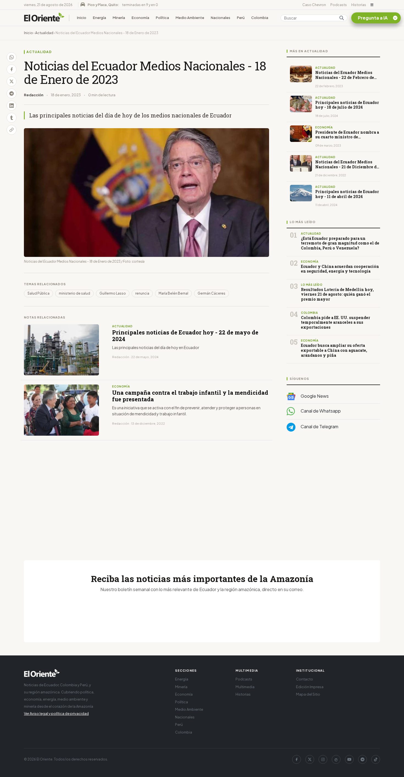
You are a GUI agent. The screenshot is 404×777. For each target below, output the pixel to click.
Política (162, 17)
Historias (358, 5)
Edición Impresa (309, 687)
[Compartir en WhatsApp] (11, 57)
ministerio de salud (74, 293)
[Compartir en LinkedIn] (11, 106)
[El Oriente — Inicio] (44, 18)
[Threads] (336, 759)
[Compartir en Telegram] (11, 93)
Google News (314, 396)
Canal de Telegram (319, 426)
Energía (99, 17)
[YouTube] (349, 759)
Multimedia (245, 687)
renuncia (142, 293)
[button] (371, 4)
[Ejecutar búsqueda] (341, 18)
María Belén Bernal (173, 293)
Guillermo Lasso (112, 293)
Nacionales (220, 17)
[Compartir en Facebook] (11, 69)
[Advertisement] (333, 490)
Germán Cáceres (211, 293)
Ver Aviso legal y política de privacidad (56, 713)
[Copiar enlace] (11, 130)
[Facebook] (296, 759)
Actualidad (44, 33)
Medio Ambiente (190, 17)
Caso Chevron (314, 5)
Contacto (304, 679)
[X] (309, 759)
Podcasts (338, 5)
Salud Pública (38, 293)
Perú (241, 17)
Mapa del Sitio (308, 694)
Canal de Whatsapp (320, 411)
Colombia (259, 17)
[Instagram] (323, 759)
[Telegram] (362, 759)
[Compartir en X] (11, 81)
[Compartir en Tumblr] (11, 118)
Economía (140, 17)
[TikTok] (375, 759)
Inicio (81, 17)
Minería (119, 17)
